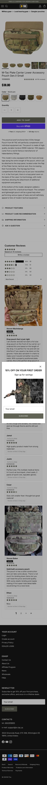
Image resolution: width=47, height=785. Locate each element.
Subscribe (23, 416)
